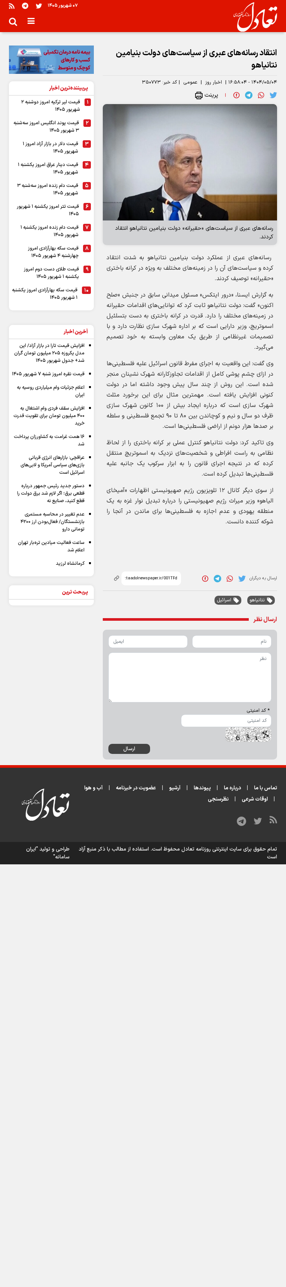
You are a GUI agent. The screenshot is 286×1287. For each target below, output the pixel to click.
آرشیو (175, 788)
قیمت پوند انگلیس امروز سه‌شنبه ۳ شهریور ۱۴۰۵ (46, 126)
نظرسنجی (218, 799)
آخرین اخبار (76, 332)
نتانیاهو (257, 600)
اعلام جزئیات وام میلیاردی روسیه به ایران (51, 391)
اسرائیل (224, 600)
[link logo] (252, 17)
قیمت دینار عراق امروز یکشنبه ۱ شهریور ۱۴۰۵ (48, 168)
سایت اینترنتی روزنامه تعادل (211, 849)
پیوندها (202, 788)
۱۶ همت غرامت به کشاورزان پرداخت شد (49, 440)
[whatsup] (261, 95)
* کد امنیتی (258, 710)
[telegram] (248, 95)
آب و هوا (93, 788)
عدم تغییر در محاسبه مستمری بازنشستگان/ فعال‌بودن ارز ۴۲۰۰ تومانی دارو (52, 522)
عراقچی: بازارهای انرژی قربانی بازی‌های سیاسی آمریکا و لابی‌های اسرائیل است (52, 465)
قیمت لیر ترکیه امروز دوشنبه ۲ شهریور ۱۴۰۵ (50, 105)
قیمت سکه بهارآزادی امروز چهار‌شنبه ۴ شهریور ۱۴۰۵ (53, 252)
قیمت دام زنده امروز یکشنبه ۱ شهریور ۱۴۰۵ (49, 231)
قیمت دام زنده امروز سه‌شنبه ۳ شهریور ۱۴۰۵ (47, 189)
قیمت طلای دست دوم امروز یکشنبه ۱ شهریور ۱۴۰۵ (51, 273)
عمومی (190, 82)
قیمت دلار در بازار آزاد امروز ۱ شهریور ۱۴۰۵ (50, 147)
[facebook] (236, 95)
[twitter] (273, 95)
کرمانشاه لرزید (70, 563)
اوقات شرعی (255, 799)
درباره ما (232, 788)
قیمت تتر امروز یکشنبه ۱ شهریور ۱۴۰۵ (48, 210)
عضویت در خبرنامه (136, 788)
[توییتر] (39, 6)
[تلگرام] (25, 6)
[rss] (12, 6)
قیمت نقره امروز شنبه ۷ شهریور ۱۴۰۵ (48, 374)
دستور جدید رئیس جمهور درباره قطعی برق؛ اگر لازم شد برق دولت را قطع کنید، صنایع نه (51, 493)
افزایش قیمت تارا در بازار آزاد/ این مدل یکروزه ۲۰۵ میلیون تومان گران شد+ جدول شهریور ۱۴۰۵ (49, 353)
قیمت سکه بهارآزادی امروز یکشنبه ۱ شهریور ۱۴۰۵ (44, 293)
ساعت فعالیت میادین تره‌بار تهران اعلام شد (51, 546)
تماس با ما (265, 788)
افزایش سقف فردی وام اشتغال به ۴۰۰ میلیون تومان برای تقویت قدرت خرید (49, 416)
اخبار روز (213, 82)
